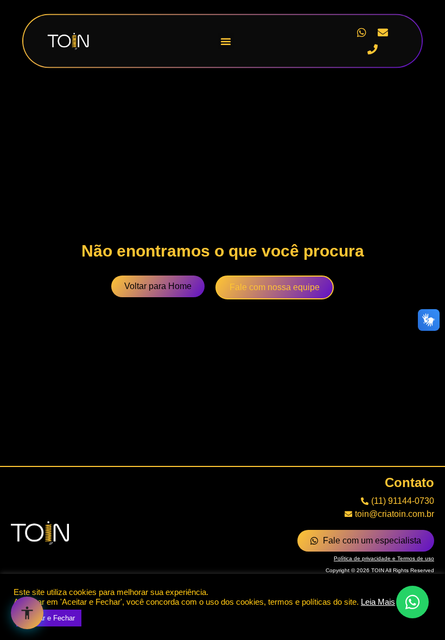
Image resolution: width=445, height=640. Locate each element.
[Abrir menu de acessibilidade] (27, 613)
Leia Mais (378, 602)
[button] (226, 41)
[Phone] (372, 49)
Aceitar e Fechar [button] (49, 618)
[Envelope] (383, 32)
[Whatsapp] (361, 32)
